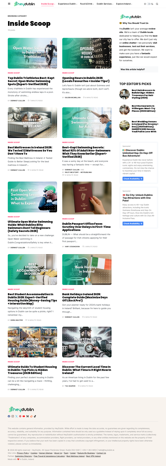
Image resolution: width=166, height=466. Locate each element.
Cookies (34, 453)
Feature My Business (86, 453)
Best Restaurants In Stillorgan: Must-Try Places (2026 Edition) (143, 108)
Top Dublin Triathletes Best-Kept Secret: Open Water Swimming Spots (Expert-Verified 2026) (31, 81)
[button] (9, 4)
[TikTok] (35, 416)
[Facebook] (9, 416)
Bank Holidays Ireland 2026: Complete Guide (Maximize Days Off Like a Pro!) (85, 297)
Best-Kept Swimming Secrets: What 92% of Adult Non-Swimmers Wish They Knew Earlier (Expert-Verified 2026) (86, 152)
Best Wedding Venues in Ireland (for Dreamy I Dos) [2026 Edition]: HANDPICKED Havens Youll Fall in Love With (145, 126)
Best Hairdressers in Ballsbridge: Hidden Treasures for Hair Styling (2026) (143, 94)
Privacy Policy (23, 453)
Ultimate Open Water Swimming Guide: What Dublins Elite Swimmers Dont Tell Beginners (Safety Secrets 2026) (30, 226)
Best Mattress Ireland (76, 456)
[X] (16, 416)
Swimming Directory (23, 456)
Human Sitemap (46, 453)
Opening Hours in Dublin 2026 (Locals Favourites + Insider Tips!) (86, 79)
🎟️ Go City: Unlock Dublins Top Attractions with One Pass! (138, 198)
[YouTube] (24, 416)
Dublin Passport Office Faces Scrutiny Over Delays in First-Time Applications (86, 227)
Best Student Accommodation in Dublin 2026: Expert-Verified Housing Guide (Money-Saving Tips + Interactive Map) (32, 298)
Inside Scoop (14, 73)
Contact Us (101, 453)
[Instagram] (13, 416)
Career (73, 453)
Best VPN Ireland (93, 456)
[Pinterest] (20, 416)
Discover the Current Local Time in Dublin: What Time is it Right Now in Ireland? (86, 370)
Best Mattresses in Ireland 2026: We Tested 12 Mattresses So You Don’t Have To (30, 151)
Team (66, 453)
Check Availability (132, 179)
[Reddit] (31, 416)
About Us (58, 453)
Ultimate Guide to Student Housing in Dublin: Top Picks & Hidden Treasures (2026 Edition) (32, 370)
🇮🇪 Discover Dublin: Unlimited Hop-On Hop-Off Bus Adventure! (138, 153)
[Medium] (27, 416)
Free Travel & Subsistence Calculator (49, 456)
